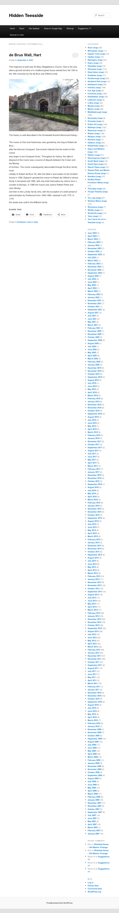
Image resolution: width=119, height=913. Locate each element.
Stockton (92, 176)
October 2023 (93, 251)
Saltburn (91, 142)
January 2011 (93, 689)
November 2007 (94, 805)
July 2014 (92, 560)
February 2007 (94, 830)
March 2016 (93, 499)
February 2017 (94, 469)
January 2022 (93, 297)
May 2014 (92, 567)
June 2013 (92, 600)
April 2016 (92, 496)
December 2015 (94, 508)
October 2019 (93, 374)
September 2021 (95, 309)
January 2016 (93, 505)
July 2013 (92, 597)
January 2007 (93, 833)
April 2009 (92, 753)
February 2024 (94, 242)
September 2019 (95, 377)
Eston (90, 63)
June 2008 (92, 784)
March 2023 (93, 260)
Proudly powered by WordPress (59, 903)
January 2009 (93, 763)
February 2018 (94, 435)
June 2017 (92, 456)
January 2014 (93, 579)
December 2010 (94, 692)
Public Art (92, 124)
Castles (91, 56)
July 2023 (92, 257)
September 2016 (95, 484)
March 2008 (93, 793)
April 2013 (92, 606)
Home (12, 28)
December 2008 (94, 766)
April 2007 (92, 824)
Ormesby (92, 121)
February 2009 (94, 760)
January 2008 (93, 799)
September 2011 (95, 665)
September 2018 (95, 413)
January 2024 (93, 245)
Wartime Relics (94, 200)
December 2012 (94, 619)
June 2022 (92, 282)
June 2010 (92, 711)
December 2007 (94, 802)
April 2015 (92, 533)
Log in (90, 882)
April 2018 (92, 429)
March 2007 (93, 827)
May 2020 (92, 352)
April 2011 (92, 680)
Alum (90, 47)
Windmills (92, 213)
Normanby (92, 118)
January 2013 (93, 616)
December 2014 (94, 545)
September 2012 (95, 628)
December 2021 (94, 300)
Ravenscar (92, 130)
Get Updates (34, 28)
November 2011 (94, 658)
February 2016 (94, 502)
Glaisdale (92, 66)
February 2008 (94, 796)
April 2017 (92, 462)
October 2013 (93, 588)
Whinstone (92, 207)
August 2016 (93, 487)
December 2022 (94, 266)
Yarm (90, 216)
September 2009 (95, 738)
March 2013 (93, 609)
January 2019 (93, 401)
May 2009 (92, 750)
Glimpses (92, 69)
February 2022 (94, 294)
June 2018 (92, 423)
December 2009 (94, 729)
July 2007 (92, 815)
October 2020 (93, 337)
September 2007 (95, 812)
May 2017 (92, 459)
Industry (91, 87)
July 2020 (92, 346)
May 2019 (92, 389)
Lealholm (92, 99)
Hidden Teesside (26, 15)
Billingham (93, 50)
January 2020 (93, 364)
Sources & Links (17, 34)
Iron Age (91, 90)
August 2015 (93, 521)
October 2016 (93, 481)
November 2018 (94, 407)
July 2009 (92, 744)
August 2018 (93, 416)
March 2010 (93, 720)
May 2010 (92, 714)
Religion (91, 136)
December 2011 (94, 655)
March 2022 (93, 291)
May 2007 (92, 821)
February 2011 (94, 686)
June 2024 (92, 233)
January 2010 (93, 726)
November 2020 (94, 334)
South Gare (93, 164)
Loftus (90, 102)
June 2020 (92, 349)
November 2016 (94, 478)
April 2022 (92, 288)
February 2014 (94, 576)
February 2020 (94, 361)
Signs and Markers (96, 148)
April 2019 (92, 392)
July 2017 (92, 453)
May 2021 (92, 321)
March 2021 (93, 324)
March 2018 (93, 432)
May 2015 (92, 530)
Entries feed (93, 885)
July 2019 (92, 383)
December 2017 (94, 441)
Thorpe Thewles (95, 191)
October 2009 (93, 735)
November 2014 (94, 548)
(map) (95, 47)
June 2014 (92, 564)
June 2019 (92, 386)
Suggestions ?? (84, 28)
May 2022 (92, 285)
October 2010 (93, 698)
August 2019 (93, 380)
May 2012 (92, 640)
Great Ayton (93, 72)
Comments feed (95, 888)
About (21, 28)
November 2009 (94, 732)
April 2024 (92, 236)
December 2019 (94, 367)
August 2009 (93, 741)
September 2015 (95, 518)
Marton (91, 108)
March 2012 (93, 646)
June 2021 (92, 318)
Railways (92, 127)
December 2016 (94, 475)
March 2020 (93, 358)
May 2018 (92, 426)
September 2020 (95, 340)
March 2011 (93, 683)
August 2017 (93, 450)
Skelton (91, 154)
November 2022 (94, 269)
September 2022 (95, 272)
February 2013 (94, 613)
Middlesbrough (94, 112)
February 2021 (94, 328)
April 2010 (92, 717)
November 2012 (94, 622)
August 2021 (93, 312)
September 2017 (95, 447)
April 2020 (92, 355)
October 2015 (93, 515)
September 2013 (95, 591)
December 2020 (94, 331)
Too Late (91, 197)
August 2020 (93, 343)
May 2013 (92, 603)
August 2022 (93, 275)
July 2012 (92, 634)
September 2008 (95, 775)
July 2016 (92, 490)
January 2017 (93, 472)
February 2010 (94, 723)
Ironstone (92, 93)
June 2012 (92, 637)
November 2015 (94, 511)
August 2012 (93, 631)
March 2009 (93, 756)
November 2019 (94, 370)
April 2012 (92, 643)
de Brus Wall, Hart (25, 54)
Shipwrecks (93, 145)
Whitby (91, 210)
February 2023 (94, 263)
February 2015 (94, 539)
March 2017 (93, 465)
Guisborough (94, 78)
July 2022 (92, 278)
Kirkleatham (93, 96)
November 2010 (94, 695)
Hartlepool (21, 222)
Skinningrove (94, 158)
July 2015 (92, 524)
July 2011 (92, 671)
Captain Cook (94, 53)
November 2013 (94, 585)
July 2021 (92, 315)
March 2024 (93, 239)
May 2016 (92, 493)
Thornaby (92, 188)
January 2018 (93, 438)
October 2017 (93, 444)
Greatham (92, 75)
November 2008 (94, 769)
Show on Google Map (53, 28)
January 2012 (93, 652)
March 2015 (93, 536)
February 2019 (94, 398)
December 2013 (94, 582)
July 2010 (92, 707)
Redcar (91, 133)
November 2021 (94, 303)
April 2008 (92, 790)
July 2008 (92, 781)
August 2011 (93, 668)
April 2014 (92, 570)
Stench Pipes (94, 167)
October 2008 (93, 772)
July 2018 (92, 419)
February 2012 (94, 649)
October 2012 (93, 625)
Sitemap (70, 28)
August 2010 (93, 704)
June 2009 (92, 747)
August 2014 (93, 557)
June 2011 (92, 674)
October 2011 (93, 662)
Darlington (92, 59)
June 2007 (92, 818)
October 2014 (93, 551)
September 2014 (95, 554)
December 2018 (94, 404)
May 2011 (92, 677)
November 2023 (94, 248)
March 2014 (93, 573)
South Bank (93, 161)
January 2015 (93, 542)
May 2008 (92, 787)
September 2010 (95, 701)
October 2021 (93, 306)
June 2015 (92, 527)
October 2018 (93, 410)
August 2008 (93, 778)
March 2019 (93, 395)
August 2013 (93, 594)
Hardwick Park (94, 81)
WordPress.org (94, 891)
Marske (91, 105)
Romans (91, 139)
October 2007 (93, 809)
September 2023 (95, 254)
